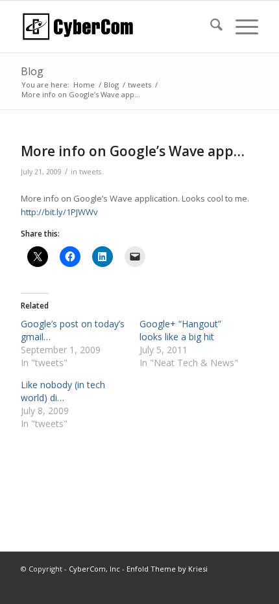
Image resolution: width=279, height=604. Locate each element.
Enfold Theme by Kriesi (167, 569)
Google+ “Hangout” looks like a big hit (180, 330)
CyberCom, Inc (94, 569)
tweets (90, 171)
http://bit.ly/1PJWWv (59, 212)
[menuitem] (210, 26)
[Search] (210, 26)
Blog (32, 71)
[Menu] (240, 26)
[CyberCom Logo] (115, 26)
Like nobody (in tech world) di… (63, 391)
